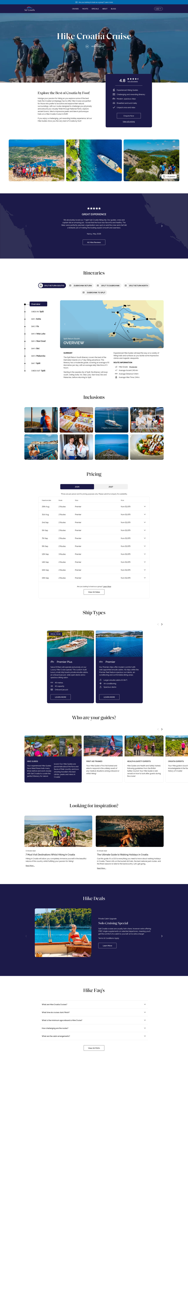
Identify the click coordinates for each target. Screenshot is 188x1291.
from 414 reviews (133, 81)
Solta (36, 318)
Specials (95, 9)
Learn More (107, 586)
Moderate (133, 367)
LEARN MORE (60, 697)
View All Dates (94, 592)
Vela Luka (38, 333)
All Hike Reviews (94, 242)
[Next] (161, 225)
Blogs (113, 9)
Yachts (85, 9)
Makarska (38, 355)
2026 (77, 486)
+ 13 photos (170, 176)
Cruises (75, 9)
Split (37, 311)
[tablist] (94, 289)
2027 (111, 486)
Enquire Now (129, 115)
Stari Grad (38, 341)
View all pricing (129, 121)
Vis (35, 326)
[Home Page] (29, 8)
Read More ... (30, 866)
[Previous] (64, 324)
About (104, 9)
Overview (35, 304)
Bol (35, 348)
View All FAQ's (94, 1048)
